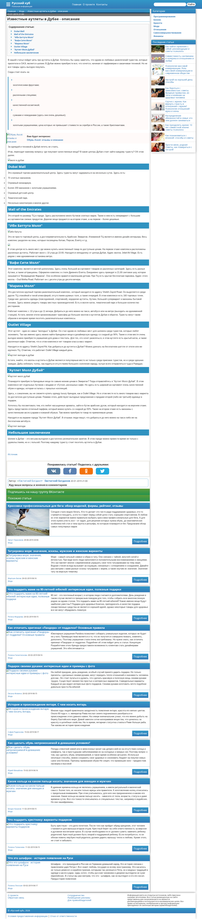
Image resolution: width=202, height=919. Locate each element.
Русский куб (21, 3)
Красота (157, 23)
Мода (10, 543)
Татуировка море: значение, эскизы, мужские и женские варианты (55, 551)
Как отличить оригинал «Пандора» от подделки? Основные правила (56, 627)
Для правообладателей (79, 900)
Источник (12, 454)
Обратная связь (16, 898)
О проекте (89, 4)
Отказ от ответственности (63, 916)
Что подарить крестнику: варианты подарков (40, 819)
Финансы (158, 36)
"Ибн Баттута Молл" (24, 37)
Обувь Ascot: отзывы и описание (45, 140)
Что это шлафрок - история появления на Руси (40, 858)
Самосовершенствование (167, 32)
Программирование (164, 16)
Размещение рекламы (79, 898)
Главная (76, 4)
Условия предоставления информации (28, 916)
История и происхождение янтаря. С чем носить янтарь (47, 704)
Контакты (101, 4)
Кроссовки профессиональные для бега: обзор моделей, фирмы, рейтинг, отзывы (65, 506)
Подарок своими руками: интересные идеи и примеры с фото (51, 666)
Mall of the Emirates (23, 34)
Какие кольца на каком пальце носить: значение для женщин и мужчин (59, 781)
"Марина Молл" (22, 43)
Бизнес (157, 19)
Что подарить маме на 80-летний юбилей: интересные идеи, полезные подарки (64, 589)
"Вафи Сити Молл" (23, 40)
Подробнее (140, 541)
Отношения (159, 29)
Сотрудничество (76, 895)
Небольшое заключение (26, 52)
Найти (191, 4)
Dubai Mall (19, 31)
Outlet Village (20, 46)
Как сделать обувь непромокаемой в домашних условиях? (49, 743)
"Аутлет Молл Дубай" (24, 49)
